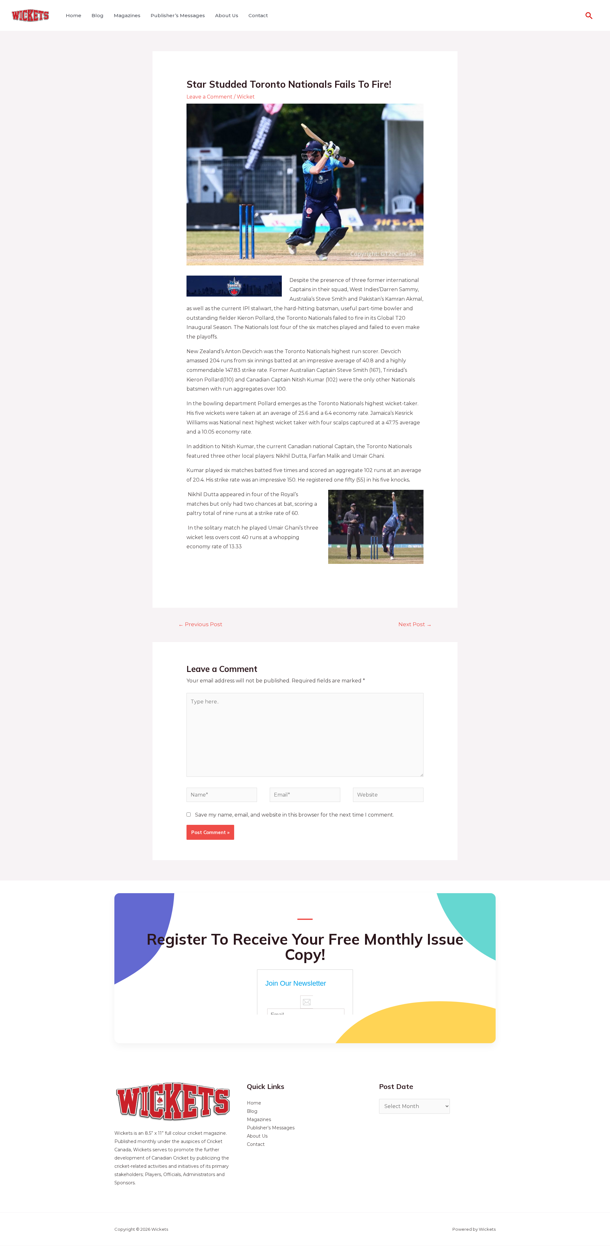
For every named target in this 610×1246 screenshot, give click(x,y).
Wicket (246, 97)
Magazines (127, 15)
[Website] (388, 796)
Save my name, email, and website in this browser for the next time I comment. (294, 815)
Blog (98, 15)
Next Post (415, 624)
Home (73, 15)
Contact (258, 15)
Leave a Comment (209, 97)
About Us (226, 15)
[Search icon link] (589, 15)
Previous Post (200, 624)
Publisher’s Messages (178, 15)
